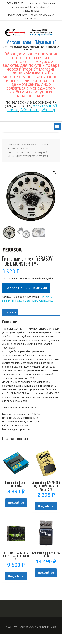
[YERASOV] (12, 254)
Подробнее (16, 503)
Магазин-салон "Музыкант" (31, 42)
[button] (57, 126)
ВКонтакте (29, 109)
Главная (12, 144)
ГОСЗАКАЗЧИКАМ (17, 14)
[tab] (9, 312)
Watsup (48, 109)
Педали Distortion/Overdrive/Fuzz (34, 300)
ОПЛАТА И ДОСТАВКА (42, 14)
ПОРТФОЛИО (31, 18)
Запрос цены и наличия (26, 288)
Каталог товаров (27, 144)
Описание (10, 312)
